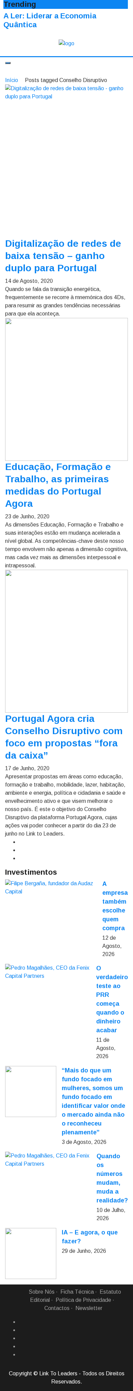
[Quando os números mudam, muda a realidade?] (48, 1160)
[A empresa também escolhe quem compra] (51, 887)
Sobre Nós (42, 1292)
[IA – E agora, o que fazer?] (30, 1253)
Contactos (57, 1308)
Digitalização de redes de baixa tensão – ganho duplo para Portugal (63, 255)
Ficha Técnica (77, 1292)
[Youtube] (21, 1354)
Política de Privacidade (83, 1300)
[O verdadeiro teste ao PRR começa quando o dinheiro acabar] (48, 972)
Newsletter (88, 1308)
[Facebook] (21, 1322)
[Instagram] (21, 1346)
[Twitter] (21, 1338)
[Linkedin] (21, 1330)
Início (11, 80)
